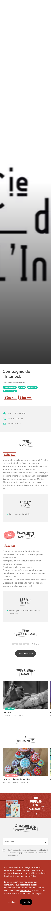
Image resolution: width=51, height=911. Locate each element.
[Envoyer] (44, 841)
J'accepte (26, 902)
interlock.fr (13, 423)
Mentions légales (34, 893)
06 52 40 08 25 (15, 418)
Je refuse (12, 902)
